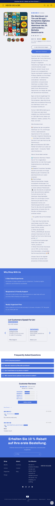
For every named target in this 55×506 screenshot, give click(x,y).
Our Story (18, 464)
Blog (17, 471)
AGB (28, 500)
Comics (6, 468)
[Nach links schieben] (5, 39)
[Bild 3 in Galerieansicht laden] (22, 40)
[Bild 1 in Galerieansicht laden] (9, 40)
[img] (28, 322)
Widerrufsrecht (42, 499)
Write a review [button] (27, 402)
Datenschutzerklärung (32, 499)
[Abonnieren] (39, 454)
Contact (18, 468)
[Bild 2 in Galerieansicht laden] (17, 40)
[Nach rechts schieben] (26, 39)
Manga (5, 475)
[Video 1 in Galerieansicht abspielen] (13, 40)
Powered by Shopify (22, 499)
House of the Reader (12, 499)
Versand (39, 41)
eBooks (6, 464)
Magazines (6, 471)
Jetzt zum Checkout (41, 51)
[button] (3, 5)
